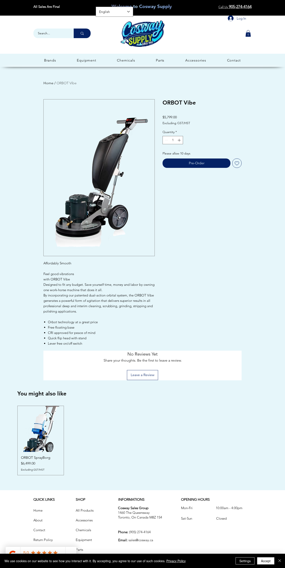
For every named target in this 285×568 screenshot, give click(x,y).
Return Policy (43, 540)
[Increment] (179, 140)
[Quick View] (41, 429)
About (38, 520)
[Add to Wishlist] (237, 163)
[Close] (279, 560)
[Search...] (82, 33)
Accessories (84, 520)
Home (48, 83)
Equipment (84, 540)
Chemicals (83, 530)
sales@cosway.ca (140, 540)
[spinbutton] (173, 140)
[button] (248, 33)
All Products (85, 510)
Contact (39, 530)
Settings (245, 561)
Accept (266, 561)
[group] (142, 440)
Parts (79, 549)
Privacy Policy (176, 561)
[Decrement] (166, 140)
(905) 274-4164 (140, 532)
